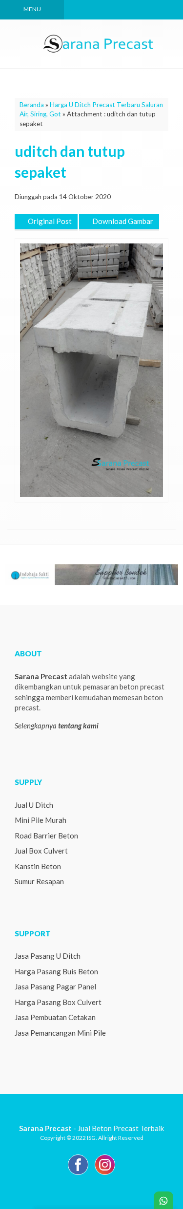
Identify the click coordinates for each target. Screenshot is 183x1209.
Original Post (49, 221)
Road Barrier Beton (46, 835)
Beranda (32, 105)
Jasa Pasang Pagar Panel (55, 986)
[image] (98, 42)
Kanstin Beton (38, 866)
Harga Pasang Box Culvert (58, 1002)
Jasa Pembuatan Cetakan (55, 1017)
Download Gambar (122, 221)
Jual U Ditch (34, 804)
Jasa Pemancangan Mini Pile (60, 1032)
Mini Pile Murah (40, 820)
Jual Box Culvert (41, 850)
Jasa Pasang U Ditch (48, 955)
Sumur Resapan (39, 881)
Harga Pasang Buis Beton (56, 971)
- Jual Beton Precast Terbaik (91, 1128)
